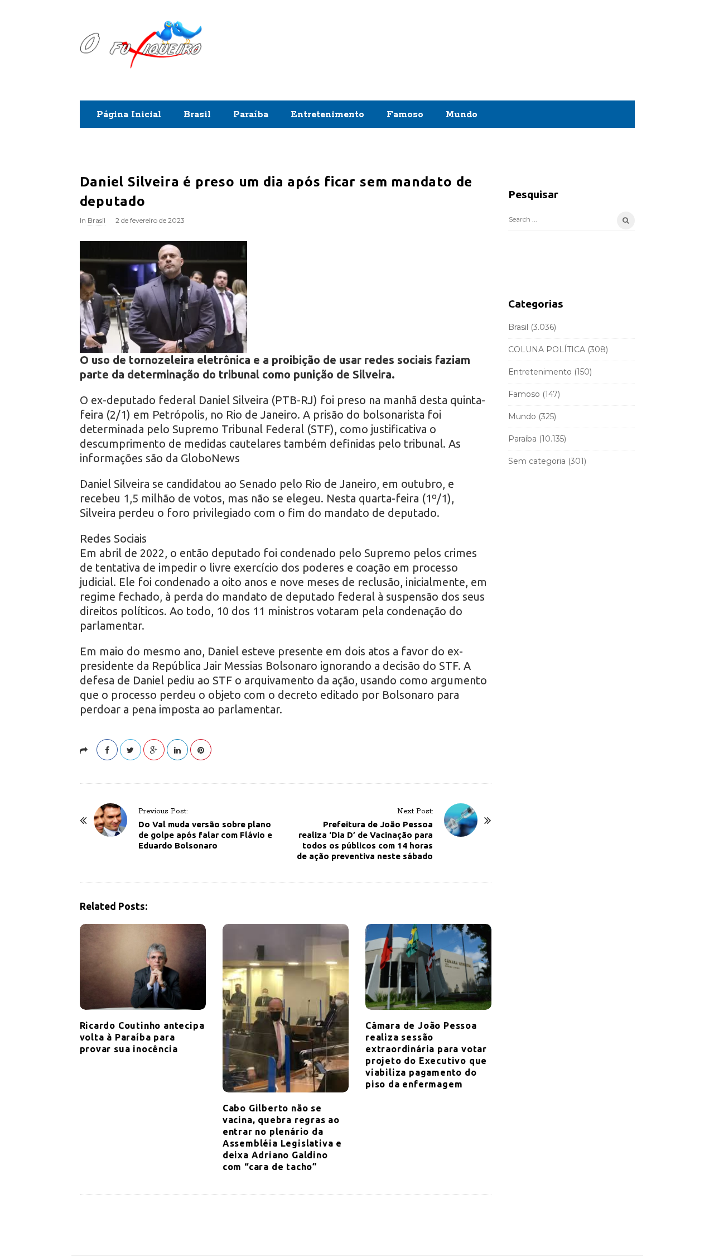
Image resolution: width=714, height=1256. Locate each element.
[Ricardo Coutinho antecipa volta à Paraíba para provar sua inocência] (143, 967)
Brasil (197, 115)
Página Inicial (129, 115)
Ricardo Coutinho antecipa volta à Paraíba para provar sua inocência (142, 1037)
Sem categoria (537, 461)
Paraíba (250, 115)
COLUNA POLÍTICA (546, 349)
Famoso (405, 115)
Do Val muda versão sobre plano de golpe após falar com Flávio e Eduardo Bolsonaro (205, 834)
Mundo (461, 115)
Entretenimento (327, 115)
